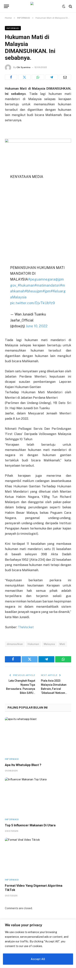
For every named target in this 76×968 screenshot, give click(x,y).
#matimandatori (47, 285)
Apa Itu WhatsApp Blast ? (23, 765)
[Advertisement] (38, 223)
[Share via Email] (65, 77)
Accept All (38, 959)
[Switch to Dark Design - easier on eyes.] (63, 6)
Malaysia (49, 644)
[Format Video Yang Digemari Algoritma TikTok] (38, 856)
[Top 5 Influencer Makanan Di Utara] (38, 796)
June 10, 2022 (37, 326)
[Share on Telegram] (51, 77)
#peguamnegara (41, 279)
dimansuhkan (15, 644)
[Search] (70, 6)
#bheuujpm (34, 291)
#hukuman (26, 285)
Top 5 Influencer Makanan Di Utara (30, 825)
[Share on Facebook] (11, 77)
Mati (62, 644)
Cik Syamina (23, 67)
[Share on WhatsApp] (38, 77)
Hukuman (33, 644)
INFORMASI (12, 28)
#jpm (47, 291)
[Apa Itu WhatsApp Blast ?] (38, 735)
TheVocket (25, 627)
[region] (38, 943)
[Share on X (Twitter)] (24, 77)
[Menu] (6, 6)
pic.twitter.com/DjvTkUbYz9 (32, 303)
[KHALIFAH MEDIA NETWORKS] (38, 6)
